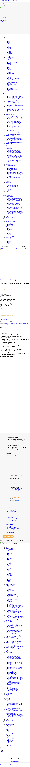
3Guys (9, 52)
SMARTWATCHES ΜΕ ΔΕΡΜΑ (15, 108)
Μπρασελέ (10, 224)
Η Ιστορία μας (17, 489)
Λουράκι (10, 223)
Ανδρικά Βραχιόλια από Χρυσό (15, 123)
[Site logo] (8, 16)
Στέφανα (10, 229)
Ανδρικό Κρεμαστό (10, 135)
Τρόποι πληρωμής (13, 511)
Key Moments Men (12, 82)
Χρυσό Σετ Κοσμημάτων (14, 178)
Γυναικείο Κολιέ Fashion (14, 150)
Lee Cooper (11, 48)
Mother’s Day (11, 242)
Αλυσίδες (8, 144)
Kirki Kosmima (14, 495)
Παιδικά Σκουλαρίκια (10, 209)
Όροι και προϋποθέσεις (14, 518)
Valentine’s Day (11, 243)
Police (9, 46)
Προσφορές (11, 532)
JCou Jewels (11, 88)
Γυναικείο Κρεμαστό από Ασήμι (15, 161)
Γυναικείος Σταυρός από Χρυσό (15, 157)
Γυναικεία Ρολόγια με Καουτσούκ (16, 104)
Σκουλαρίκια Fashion (13, 184)
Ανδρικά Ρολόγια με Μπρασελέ (15, 98)
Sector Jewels (11, 76)
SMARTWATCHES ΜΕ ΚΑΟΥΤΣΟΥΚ (17, 109)
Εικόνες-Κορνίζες (10, 236)
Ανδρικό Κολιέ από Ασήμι (14, 127)
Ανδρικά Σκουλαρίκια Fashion (15, 142)
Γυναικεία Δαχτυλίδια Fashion (15, 172)
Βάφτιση (7, 232)
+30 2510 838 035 (13, 477)
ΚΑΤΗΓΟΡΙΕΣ (9, 524)
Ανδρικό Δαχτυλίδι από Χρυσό (15, 134)
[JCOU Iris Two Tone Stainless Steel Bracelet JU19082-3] (15, 424)
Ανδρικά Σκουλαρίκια (10, 140)
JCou (9, 58)
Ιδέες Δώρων (8, 237)
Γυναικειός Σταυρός (10, 153)
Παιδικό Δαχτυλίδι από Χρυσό (15, 208)
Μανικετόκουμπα (9, 145)
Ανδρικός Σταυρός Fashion (14, 116)
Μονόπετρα (8, 180)
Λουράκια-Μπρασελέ (10, 221)
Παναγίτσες (8, 192)
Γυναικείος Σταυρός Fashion (14, 155)
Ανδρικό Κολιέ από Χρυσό (14, 129)
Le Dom (10, 47)
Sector (9, 45)
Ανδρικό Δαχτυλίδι (10, 130)
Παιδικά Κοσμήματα (13, 531)
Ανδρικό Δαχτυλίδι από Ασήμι (15, 133)
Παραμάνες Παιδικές (10, 217)
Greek (6, 3)
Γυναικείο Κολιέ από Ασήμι (14, 151)
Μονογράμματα (9, 189)
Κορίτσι (10, 234)
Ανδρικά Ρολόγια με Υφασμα (14, 100)
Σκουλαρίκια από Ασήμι (13, 185)
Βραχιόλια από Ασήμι (13, 168)
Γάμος (7, 226)
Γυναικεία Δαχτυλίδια (10, 170)
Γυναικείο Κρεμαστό (10, 159)
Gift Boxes (10, 238)
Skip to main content (12, 0)
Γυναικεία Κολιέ (9, 148)
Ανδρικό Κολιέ (9, 125)
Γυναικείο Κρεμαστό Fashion (14, 160)
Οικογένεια (8, 187)
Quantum (10, 43)
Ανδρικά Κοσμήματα (10, 74)
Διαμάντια (8, 181)
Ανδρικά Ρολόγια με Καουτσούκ (15, 97)
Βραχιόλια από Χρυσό (13, 169)
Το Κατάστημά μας (18, 488)
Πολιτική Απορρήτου (13, 520)
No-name (10, 83)
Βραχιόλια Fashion (12, 167)
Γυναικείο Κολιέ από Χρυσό (14, 152)
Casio (9, 51)
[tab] (8, 331)
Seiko (9, 54)
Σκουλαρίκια (8, 182)
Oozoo (9, 50)
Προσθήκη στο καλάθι (7, 315)
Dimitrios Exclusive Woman (14, 87)
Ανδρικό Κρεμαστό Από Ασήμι (15, 138)
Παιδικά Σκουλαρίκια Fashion (15, 211)
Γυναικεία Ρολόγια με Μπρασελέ (15, 105)
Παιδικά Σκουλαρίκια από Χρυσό (15, 213)
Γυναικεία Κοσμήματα (11, 84)
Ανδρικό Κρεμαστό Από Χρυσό (15, 139)
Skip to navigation (4, 0)
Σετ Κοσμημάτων (9, 176)
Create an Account (15, 761)
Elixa (9, 72)
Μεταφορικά (11, 510)
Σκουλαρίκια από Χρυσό (13, 186)
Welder (10, 53)
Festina (10, 42)
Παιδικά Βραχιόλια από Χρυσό (15, 200)
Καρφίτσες (8, 194)
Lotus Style (10, 79)
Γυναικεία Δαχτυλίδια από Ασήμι (15, 173)
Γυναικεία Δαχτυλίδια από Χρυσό (15, 174)
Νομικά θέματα (9, 517)
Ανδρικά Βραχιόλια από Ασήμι (15, 122)
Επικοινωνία (16, 490)
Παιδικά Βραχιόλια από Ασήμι (15, 199)
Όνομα (7, 190)
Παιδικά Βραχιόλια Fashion (14, 198)
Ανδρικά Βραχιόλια (10, 119)
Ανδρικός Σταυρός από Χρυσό (15, 118)
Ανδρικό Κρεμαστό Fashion (14, 137)
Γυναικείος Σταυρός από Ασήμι (15, 156)
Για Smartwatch (11, 225)
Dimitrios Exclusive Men (13, 78)
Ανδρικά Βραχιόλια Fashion (14, 121)
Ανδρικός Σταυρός (10, 114)
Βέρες (9, 228)
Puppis (9, 90)
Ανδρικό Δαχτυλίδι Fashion (14, 131)
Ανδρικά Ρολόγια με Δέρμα (14, 96)
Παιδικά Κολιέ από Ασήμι (14, 203)
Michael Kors (11, 73)
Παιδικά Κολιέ (9, 201)
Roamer (10, 41)
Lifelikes (10, 92)
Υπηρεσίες (11, 512)
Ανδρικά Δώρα (9, 143)
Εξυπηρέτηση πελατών (11, 507)
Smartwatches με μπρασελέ (14, 110)
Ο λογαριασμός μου (13, 509)
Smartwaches (8, 106)
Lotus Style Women (12, 89)
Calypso (10, 56)
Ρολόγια (8, 279)
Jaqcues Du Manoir (12, 62)
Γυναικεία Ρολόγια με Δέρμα (14, 102)
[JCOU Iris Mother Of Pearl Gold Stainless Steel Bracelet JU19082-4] (15, 388)
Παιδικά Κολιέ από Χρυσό (14, 204)
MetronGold (11, 85)
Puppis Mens (11, 80)
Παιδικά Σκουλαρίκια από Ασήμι (15, 212)
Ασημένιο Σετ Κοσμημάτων (14, 177)
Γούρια (10, 241)
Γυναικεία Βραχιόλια (10, 165)
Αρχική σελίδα (3, 279)
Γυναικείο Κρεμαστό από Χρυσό (15, 163)
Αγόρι (9, 233)
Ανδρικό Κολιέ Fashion (13, 126)
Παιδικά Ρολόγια (9, 111)
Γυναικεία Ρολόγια (10, 57)
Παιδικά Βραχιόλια (10, 196)
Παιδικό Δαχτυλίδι (10, 205)
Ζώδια (7, 191)
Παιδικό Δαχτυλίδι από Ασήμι (15, 207)
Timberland (10, 40)
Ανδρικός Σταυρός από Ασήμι (15, 117)
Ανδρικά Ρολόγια (9, 38)
